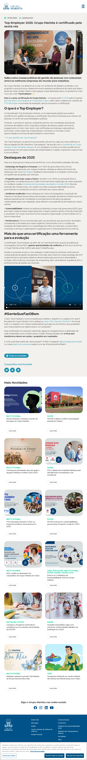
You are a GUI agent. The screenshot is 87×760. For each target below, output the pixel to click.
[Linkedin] (46, 707)
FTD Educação (11, 103)
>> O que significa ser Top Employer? (21, 138)
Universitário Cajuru (40, 101)
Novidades (62, 736)
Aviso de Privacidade (37, 751)
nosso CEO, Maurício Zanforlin (57, 321)
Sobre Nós (35, 720)
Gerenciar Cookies (9, 755)
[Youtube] (51, 707)
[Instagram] (41, 707)
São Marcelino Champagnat (16, 101)
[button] (83, 6)
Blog (59, 740)
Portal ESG (62, 723)
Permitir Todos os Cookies (54, 755)
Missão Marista (36, 734)
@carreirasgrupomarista (71, 341)
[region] (43, 751)
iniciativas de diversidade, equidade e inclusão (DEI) (46, 184)
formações (28, 172)
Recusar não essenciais (75, 755)
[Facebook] (35, 707)
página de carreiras (21, 344)
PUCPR (64, 98)
